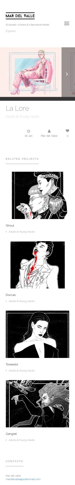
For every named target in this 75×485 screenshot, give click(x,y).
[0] (37, 264)
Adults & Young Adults (22, 116)
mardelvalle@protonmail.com (23, 479)
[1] (37, 195)
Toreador (12, 364)
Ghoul (10, 225)
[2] (37, 334)
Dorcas (11, 295)
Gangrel (11, 434)
